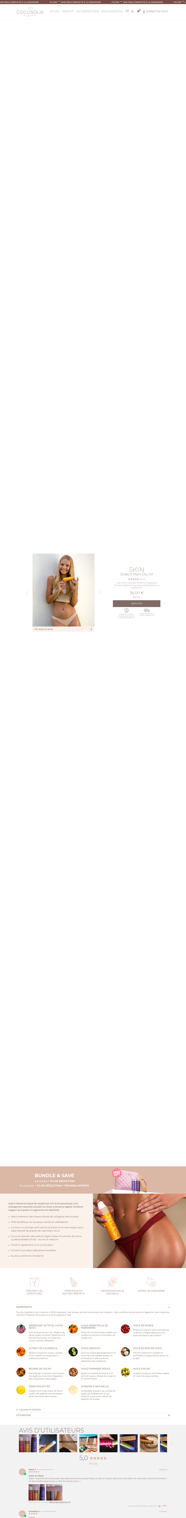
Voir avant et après (43, 629)
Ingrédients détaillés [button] (30, 1409)
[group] (63, 590)
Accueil (55, 11)
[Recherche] (133, 11)
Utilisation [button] (23, 1415)
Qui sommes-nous (87, 11)
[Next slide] (171, 1443)
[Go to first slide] (99, 592)
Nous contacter (111, 11)
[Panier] (138, 11)
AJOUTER (136, 603)
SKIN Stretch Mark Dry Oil (59, 1502)
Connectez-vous (157, 11)
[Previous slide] (27, 592)
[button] (160, 1506)
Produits (68, 11)
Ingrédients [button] (24, 1307)
